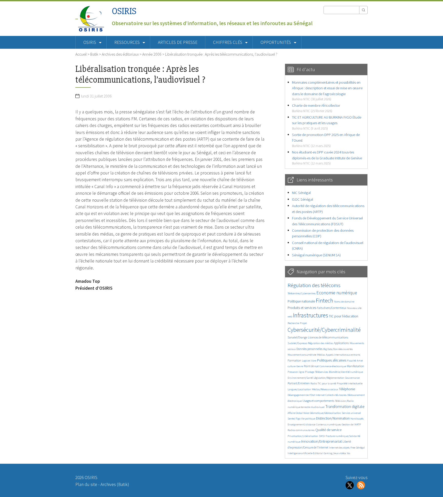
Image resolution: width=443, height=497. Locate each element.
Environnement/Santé (300, 377)
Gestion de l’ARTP (351, 424)
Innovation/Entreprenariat (321, 441)
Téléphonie (347, 389)
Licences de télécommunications (328, 337)
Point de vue (311, 366)
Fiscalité (351, 360)
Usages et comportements (318, 401)
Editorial (318, 453)
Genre (299, 366)
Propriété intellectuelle (350, 383)
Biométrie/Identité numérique (346, 372)
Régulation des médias (320, 343)
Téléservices (321, 372)
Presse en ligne (296, 372)
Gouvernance (352, 377)
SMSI (322, 436)
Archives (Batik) (114, 484)
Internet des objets (339, 447)
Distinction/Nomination (333, 418)
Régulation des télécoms (314, 285)
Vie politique (308, 418)
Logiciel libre (309, 360)
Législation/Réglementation (329, 377)
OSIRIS (124, 11)
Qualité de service (328, 430)
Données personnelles (309, 349)
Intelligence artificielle (300, 453)
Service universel (351, 413)
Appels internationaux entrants (343, 354)
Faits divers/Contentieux (331, 308)
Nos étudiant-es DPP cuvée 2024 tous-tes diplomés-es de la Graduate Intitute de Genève (327, 157)
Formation (294, 360)
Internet (320, 395)
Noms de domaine (344, 301)
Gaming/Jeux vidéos (335, 453)
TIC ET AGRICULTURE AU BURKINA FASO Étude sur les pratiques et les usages (326, 123)
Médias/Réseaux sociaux (325, 389)
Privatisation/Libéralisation (303, 436)
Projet (303, 323)
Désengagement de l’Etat (301, 395)
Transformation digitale (345, 406)
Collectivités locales (336, 395)
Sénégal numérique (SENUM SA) (316, 254)
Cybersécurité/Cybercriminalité (324, 329)
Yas (348, 453)
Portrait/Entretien (299, 383)
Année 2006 (152, 54)
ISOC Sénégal (302, 199)
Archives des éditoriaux (120, 54)
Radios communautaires (301, 430)
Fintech (324, 300)
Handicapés (357, 418)
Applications (341, 343)
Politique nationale (301, 301)
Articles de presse (177, 42)
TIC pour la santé (327, 383)
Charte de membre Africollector (316, 108)
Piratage (309, 372)
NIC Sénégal (301, 192)
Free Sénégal (357, 447)
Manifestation (355, 366)
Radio (313, 383)
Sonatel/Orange (297, 337)
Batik (94, 54)
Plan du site (86, 484)
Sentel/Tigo (294, 418)
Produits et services (302, 308)
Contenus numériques (328, 424)
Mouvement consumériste (302, 354)
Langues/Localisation (299, 389)
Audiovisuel (318, 407)
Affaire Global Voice (298, 413)
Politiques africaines (331, 360)
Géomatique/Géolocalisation (325, 413)
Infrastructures (310, 315)
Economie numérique (336, 293)
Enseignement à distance (301, 424)
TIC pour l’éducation (343, 316)
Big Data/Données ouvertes (338, 349)
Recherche (293, 323)
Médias (321, 354)
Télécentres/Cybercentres (302, 293)
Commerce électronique (332, 366)
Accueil (81, 54)
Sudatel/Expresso (297, 343)
